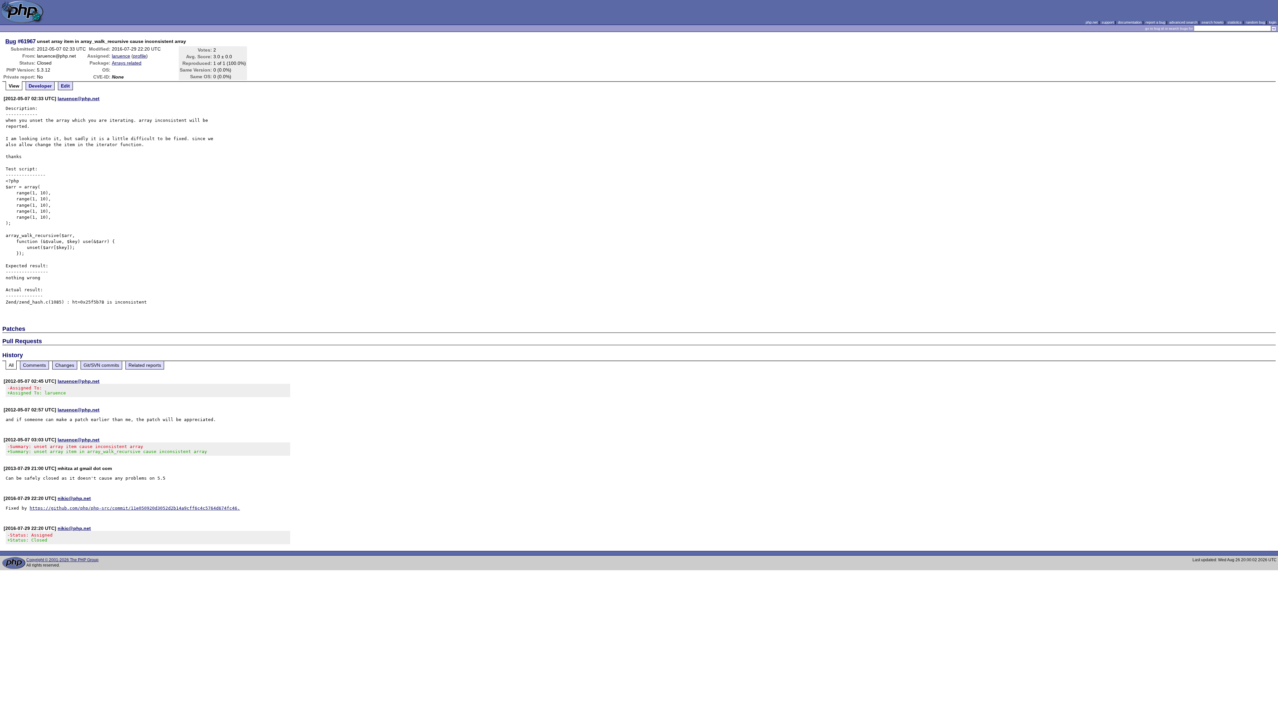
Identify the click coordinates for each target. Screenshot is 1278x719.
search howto (1212, 22)
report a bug (1155, 22)
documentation (1130, 22)
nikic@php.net (74, 498)
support (1108, 22)
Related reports (144, 365)
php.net (1092, 22)
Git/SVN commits (101, 365)
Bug (10, 41)
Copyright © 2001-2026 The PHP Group (62, 560)
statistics (1234, 22)
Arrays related (126, 63)
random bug (1255, 22)
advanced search (1183, 22)
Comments (34, 365)
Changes (64, 365)
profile (139, 56)
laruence (121, 56)
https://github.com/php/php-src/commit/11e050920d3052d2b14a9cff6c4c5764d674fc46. (135, 508)
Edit (65, 86)
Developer (40, 86)
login (1272, 22)
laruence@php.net (79, 98)
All (11, 365)
